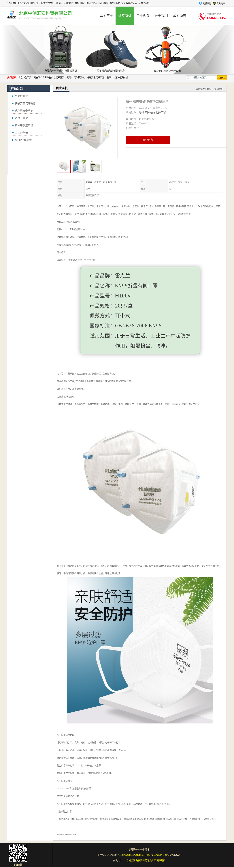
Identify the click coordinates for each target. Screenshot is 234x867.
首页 (209, 89)
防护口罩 (161, 112)
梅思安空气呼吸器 (25, 103)
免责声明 (140, 860)
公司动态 (179, 16)
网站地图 (161, 860)
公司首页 (106, 16)
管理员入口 (150, 860)
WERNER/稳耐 (23, 140)
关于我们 (161, 16)
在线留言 (148, 139)
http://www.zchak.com (66, 834)
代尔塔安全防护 (24, 110)
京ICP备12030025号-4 (129, 855)
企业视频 (143, 16)
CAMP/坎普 (21, 132)
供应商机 (124, 16)
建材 (141, 112)
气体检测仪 (21, 96)
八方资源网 (129, 860)
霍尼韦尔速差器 (24, 125)
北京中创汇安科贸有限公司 (153, 855)
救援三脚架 (21, 118)
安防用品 (150, 112)
